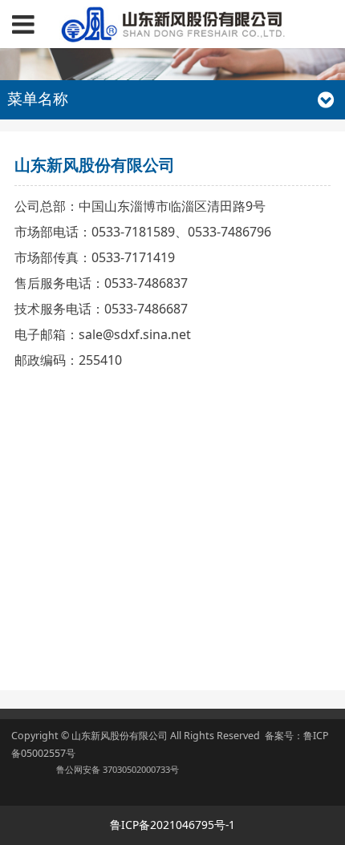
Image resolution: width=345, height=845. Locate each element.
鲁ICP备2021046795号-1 (172, 824)
